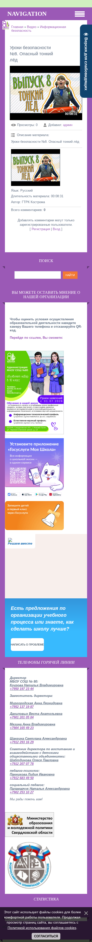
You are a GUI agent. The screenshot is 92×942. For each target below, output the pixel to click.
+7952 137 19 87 (22, 707)
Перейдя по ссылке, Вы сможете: (36, 337)
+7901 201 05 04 (22, 717)
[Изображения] (35, 167)
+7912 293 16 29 (22, 742)
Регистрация (41, 229)
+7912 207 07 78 (22, 764)
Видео (31, 27)
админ (67, 125)
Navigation (27, 13)
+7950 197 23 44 (22, 689)
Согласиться (46, 936)
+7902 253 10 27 (22, 792)
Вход (56, 229)
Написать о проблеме (27, 644)
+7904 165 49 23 (22, 728)
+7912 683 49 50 (22, 778)
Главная (17, 27)
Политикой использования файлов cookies (42, 928)
